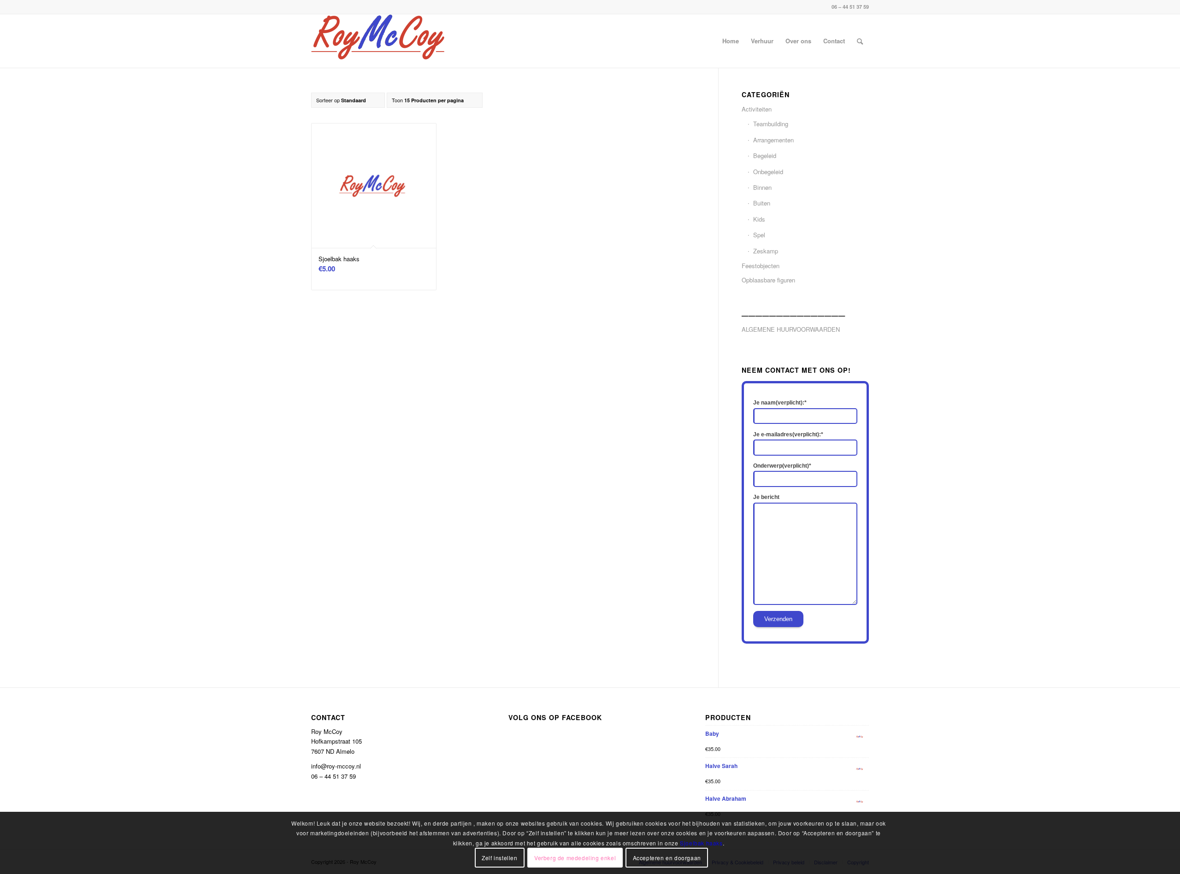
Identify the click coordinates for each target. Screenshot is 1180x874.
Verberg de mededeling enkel (575, 858)
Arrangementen (773, 139)
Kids (759, 219)
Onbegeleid (768, 171)
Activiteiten (757, 109)
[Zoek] (860, 41)
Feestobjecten (760, 265)
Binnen (762, 187)
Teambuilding (770, 123)
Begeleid (764, 155)
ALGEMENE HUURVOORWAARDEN (791, 329)
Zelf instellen (499, 858)
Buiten (761, 203)
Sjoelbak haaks (701, 843)
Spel (759, 234)
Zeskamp (765, 250)
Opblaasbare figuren (768, 280)
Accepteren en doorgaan (667, 858)
